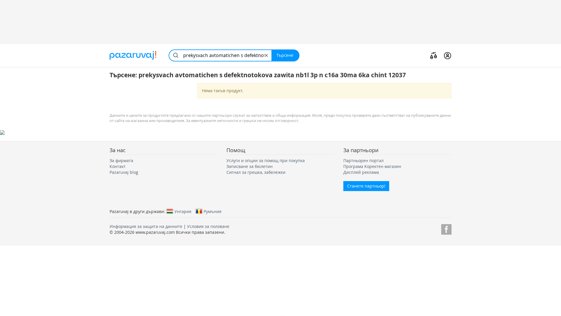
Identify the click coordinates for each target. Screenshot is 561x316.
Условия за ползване (208, 226)
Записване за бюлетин (249, 166)
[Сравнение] (433, 55)
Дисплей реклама (361, 172)
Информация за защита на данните (146, 226)
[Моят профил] (447, 55)
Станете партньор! (366, 186)
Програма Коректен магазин (372, 166)
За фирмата (121, 160)
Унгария (182, 211)
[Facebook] (446, 228)
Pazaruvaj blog (124, 172)
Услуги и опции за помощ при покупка (265, 160)
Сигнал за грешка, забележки (255, 172)
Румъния (212, 211)
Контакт (118, 166)
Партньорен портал (363, 160)
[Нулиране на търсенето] (266, 55)
